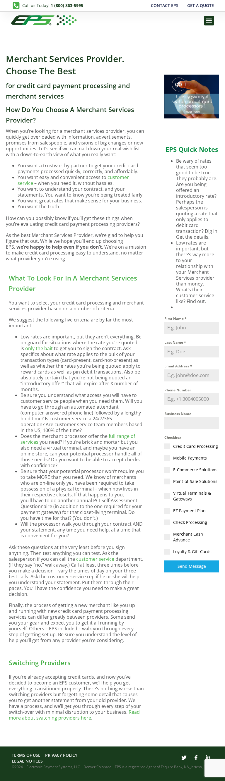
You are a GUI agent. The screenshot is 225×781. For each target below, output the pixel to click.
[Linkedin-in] (208, 757)
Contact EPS (164, 5)
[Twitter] (184, 757)
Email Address (178, 366)
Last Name (175, 342)
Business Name (177, 413)
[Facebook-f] (196, 757)
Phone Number (177, 390)
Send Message (192, 566)
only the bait (39, 348)
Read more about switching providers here (74, 715)
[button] (209, 20)
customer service (95, 559)
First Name (175, 318)
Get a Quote (200, 5)
